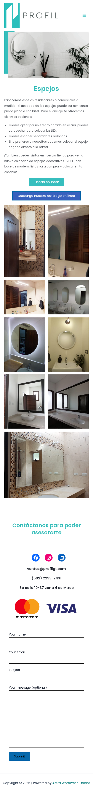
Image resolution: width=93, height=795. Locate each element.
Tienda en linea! (46, 182)
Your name (17, 634)
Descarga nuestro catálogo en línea (46, 196)
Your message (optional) (28, 687)
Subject (14, 670)
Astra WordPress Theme (71, 783)
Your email (17, 652)
